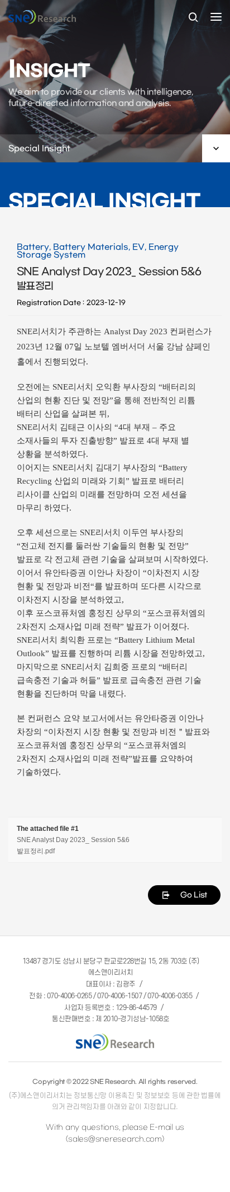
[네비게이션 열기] (216, 16)
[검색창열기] (193, 18)
